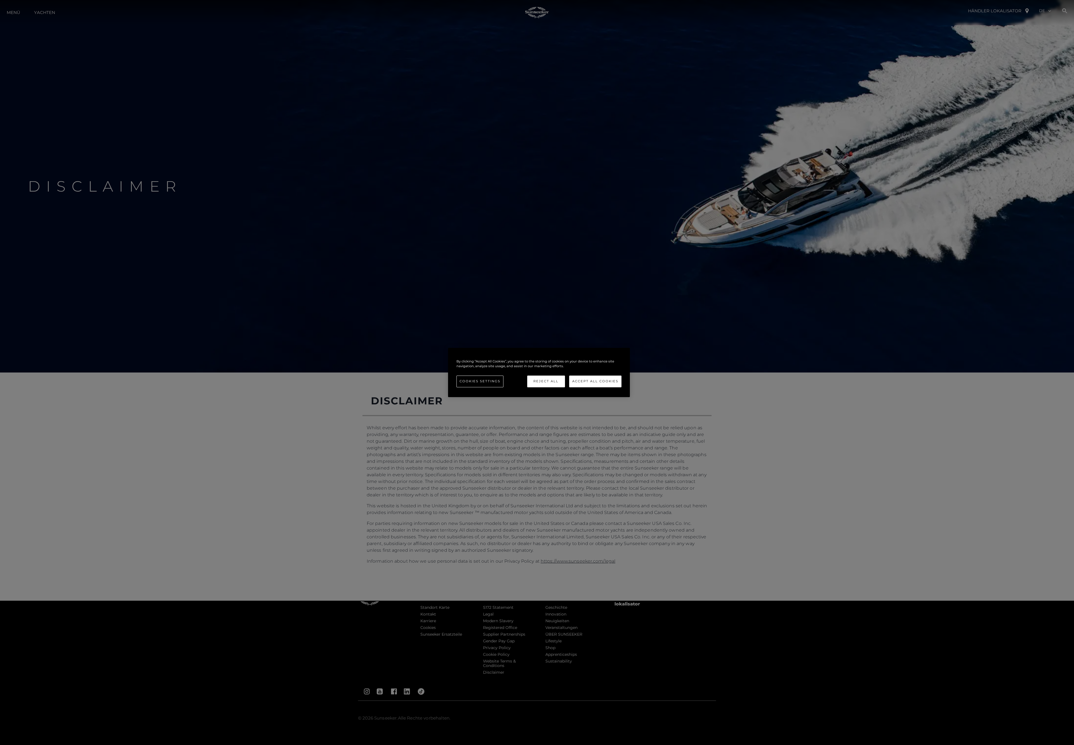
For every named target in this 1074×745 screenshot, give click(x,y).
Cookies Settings (480, 381)
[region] (539, 372)
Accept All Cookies (595, 381)
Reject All (546, 381)
